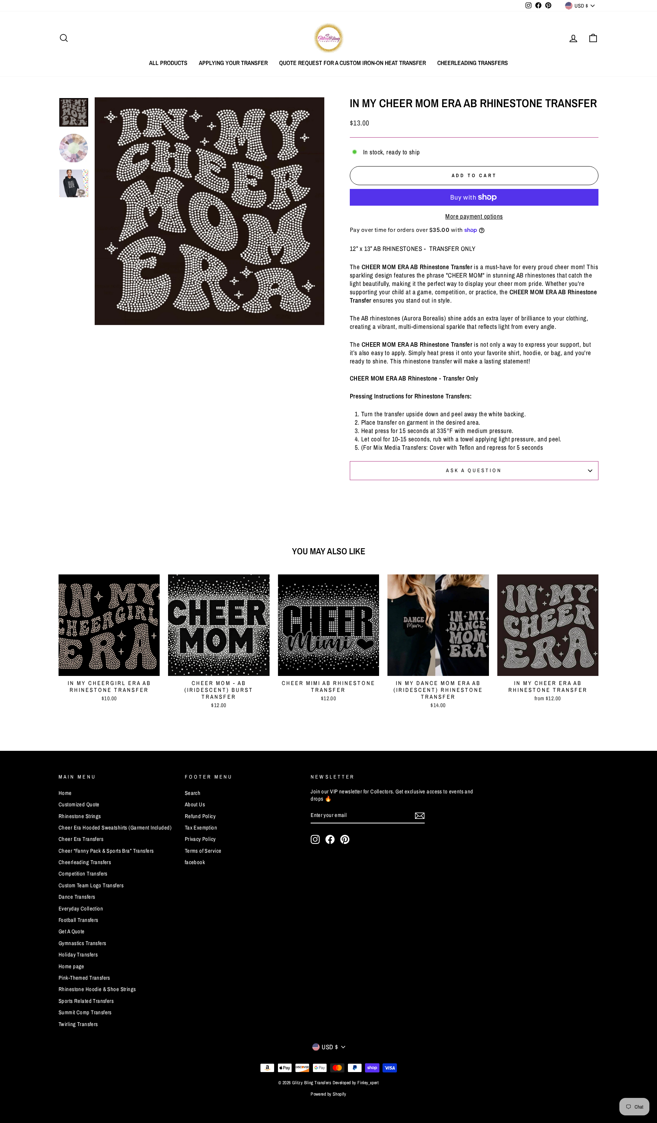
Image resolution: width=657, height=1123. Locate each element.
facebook (195, 862)
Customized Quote (79, 804)
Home (65, 793)
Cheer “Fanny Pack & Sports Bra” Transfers (106, 851)
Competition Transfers (83, 873)
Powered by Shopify (328, 1094)
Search (193, 793)
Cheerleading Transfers (472, 63)
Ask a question (474, 470)
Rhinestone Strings (80, 816)
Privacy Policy (200, 839)
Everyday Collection (81, 908)
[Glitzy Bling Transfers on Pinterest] (344, 839)
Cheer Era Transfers (81, 839)
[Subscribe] (420, 815)
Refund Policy (200, 816)
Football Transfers (78, 920)
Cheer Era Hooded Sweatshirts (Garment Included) (115, 827)
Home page (71, 966)
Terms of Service (203, 851)
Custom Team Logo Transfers (91, 885)
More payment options (474, 216)
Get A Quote (72, 931)
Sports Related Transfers (86, 1001)
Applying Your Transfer (233, 63)
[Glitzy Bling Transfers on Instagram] (315, 839)
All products (168, 63)
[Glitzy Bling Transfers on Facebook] (330, 839)
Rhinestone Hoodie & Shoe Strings (97, 989)
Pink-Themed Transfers (84, 978)
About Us (195, 804)
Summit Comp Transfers (85, 1012)
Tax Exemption (201, 827)
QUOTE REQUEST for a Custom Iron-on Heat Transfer (352, 63)
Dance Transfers (77, 897)
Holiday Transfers (78, 954)
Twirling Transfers (78, 1024)
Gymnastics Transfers (82, 943)
